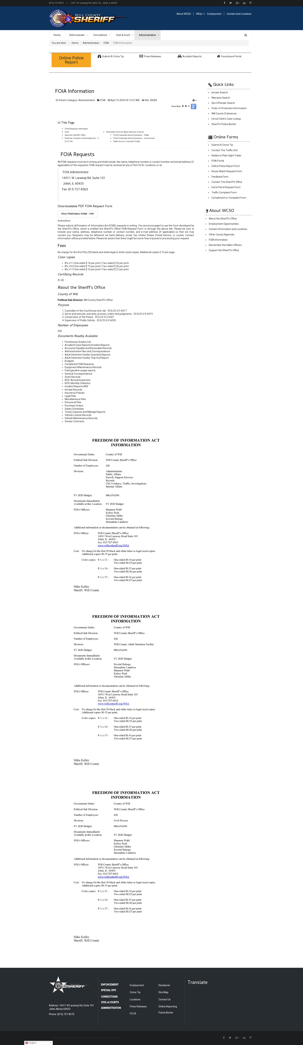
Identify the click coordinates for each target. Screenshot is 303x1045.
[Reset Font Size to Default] (185, 106)
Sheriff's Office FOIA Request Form (123, 228)
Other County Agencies (221, 234)
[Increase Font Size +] (182, 106)
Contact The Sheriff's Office (226, 182)
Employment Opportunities (224, 224)
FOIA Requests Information (76, 129)
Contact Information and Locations (228, 229)
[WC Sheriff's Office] (98, 18)
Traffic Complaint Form (224, 192)
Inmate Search (219, 92)
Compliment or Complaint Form (228, 197)
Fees (67, 132)
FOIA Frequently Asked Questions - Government (134, 138)
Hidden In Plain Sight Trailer (226, 155)
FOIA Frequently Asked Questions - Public (131, 135)
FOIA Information (218, 239)
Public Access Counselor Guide (126, 141)
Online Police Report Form (225, 166)
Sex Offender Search (223, 103)
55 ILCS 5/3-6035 (106, 320)
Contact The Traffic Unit (224, 150)
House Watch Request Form (226, 171)
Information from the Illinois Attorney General (125, 132)
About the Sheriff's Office (75, 135)
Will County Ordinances (224, 113)
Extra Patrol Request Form (226, 187)
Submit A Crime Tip (222, 145)
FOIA (103, 100)
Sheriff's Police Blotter (223, 124)
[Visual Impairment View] (193, 106)
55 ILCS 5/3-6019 (143, 313)
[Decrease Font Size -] (188, 106)
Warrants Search (220, 97)
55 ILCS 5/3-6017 (117, 310)
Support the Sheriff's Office (224, 250)
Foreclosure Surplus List (78, 341)
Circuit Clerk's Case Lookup (226, 118)
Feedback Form (219, 176)
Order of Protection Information (229, 108)
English (32, 1042)
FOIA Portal (217, 160)
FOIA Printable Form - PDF (77, 214)
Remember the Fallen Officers (225, 245)
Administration (86, 100)
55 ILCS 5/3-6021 (105, 317)
